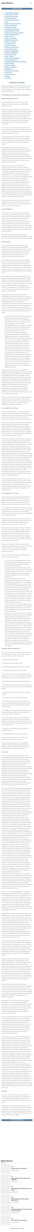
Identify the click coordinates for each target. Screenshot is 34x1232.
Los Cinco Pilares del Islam (12, 12)
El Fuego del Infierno (10, 74)
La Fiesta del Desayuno (11, 60)
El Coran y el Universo (11, 54)
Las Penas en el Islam (10, 27)
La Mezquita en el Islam (11, 49)
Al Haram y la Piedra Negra (12, 51)
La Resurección (9, 69)
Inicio (6, 22)
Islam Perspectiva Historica (12, 20)
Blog (12, 1166)
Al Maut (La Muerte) (10, 65)
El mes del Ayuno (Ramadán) (12, 58)
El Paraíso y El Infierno (11, 67)
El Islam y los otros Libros (12, 47)
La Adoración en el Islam (11, 16)
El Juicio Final (8, 72)
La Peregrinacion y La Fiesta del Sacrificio (16, 61)
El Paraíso (7, 76)
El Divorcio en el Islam (10, 41)
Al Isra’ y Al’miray (9, 56)
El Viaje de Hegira (9, 63)
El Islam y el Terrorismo (11, 25)
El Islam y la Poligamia (10, 38)
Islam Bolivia (7, 3)
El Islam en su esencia (11, 18)
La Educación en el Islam (11, 14)
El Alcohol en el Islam (10, 45)
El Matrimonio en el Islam (11, 40)
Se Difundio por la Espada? (12, 29)
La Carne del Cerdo (10, 43)
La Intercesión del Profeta (11, 70)
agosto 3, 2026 (16, 1170)
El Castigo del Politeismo (11, 52)
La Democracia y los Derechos (13, 23)
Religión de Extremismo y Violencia (14, 32)
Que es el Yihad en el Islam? (12, 31)
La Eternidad (8, 78)
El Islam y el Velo (9, 36)
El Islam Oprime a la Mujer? (12, 34)
